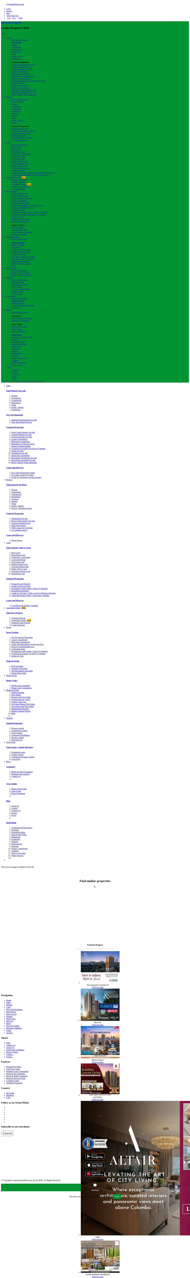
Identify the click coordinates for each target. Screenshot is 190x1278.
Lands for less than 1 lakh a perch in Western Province (33, 173)
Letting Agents (17, 303)
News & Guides (12, 1026)
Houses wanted (17, 282)
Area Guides (11, 784)
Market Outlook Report (21, 264)
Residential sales (18, 301)
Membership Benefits (20, 261)
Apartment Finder (16, 177)
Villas (13, 54)
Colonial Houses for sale (21, 67)
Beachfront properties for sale (23, 92)
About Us (10, 1047)
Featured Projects (18, 182)
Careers (14, 372)
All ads (10, 1033)
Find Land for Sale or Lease (18, 548)
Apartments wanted (19, 284)
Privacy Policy (12, 1052)
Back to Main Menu (19, 40)
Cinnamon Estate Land (20, 168)
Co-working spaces (19, 140)
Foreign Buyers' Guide (20, 252)
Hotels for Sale (17, 83)
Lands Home (16, 147)
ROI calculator (17, 227)
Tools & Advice (13, 661)
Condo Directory (18, 189)
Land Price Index (13, 1069)
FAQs (13, 379)
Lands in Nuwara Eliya (20, 586)
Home (8, 1000)
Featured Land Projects (20, 187)
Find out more (97, 987)
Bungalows (16, 52)
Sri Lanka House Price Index (23, 257)
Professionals (16, 353)
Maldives (10, 1095)
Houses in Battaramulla (20, 78)
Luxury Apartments (19, 71)
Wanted (9, 277)
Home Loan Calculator (20, 273)
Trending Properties (19, 230)
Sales (3, 22)
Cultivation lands (18, 210)
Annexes (15, 113)
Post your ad (11, 1014)
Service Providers (18, 363)
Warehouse (15, 59)
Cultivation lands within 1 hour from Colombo (30, 175)
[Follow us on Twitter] (6, 1110)
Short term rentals (18, 135)
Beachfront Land (18, 152)
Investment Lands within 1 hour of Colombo (29, 212)
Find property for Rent (16, 485)
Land (14, 22)
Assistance (10, 767)
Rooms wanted (17, 291)
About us (15, 370)
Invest (19, 22)
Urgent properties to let (20, 133)
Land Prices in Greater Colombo (24, 605)
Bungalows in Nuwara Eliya (23, 76)
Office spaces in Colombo (22, 138)
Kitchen (14, 351)
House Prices (16, 540)
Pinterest (35, 381)
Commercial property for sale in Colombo (28, 81)
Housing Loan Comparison (17, 1071)
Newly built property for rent (23, 131)
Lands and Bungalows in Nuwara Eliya (27, 205)
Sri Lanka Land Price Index (22, 259)
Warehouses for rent (19, 129)
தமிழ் (20, 18)
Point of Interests (18, 331)
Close (3, 33)
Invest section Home (19, 196)
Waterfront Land (18, 170)
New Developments (14, 415)
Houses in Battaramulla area (22, 208)
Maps (8, 1023)
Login (8, 9)
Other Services (17, 365)
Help (8, 13)
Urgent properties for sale (21, 69)
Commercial (16, 49)
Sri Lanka (10, 1093)
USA (8, 1098)
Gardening (15, 349)
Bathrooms (15, 346)
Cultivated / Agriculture (21, 154)
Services (9, 1021)
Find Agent (10, 296)
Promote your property (20, 321)
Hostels (14, 116)
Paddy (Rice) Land (19, 166)
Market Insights (12, 237)
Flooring (14, 356)
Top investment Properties (22, 198)
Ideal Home (16, 335)
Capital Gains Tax (18, 254)
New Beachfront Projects (21, 422)
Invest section (11, 191)
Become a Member (14, 1028)
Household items (18, 342)
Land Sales (15, 308)
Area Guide (16, 329)
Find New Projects (14, 613)
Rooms (14, 123)
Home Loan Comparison (21, 275)
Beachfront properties (20, 221)
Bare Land (15, 149)
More (8, 310)
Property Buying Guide (21, 250)
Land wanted (16, 287)
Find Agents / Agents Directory (19, 747)
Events (14, 377)
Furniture (15, 339)
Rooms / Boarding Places (21, 508)
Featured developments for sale (24, 420)
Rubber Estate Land (19, 161)
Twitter (18, 381)
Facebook (10, 381)
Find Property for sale (16, 391)
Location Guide (12, 1081)
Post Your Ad (12, 16)
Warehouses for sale (19, 85)
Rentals (9, 22)
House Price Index (18, 234)
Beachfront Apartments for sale (24, 90)
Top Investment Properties (22, 637)
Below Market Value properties (24, 95)
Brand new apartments (20, 88)
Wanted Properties (14, 723)
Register (9, 11)
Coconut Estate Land (20, 163)
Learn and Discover (15, 468)
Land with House (18, 156)
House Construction (19, 358)
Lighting (14, 360)
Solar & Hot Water (19, 344)
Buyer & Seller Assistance (22, 318)
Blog (13, 266)
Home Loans (11, 268)
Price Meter (16, 247)
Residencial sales (18, 752)
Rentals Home (17, 102)
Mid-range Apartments (20, 74)
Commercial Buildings (20, 289)
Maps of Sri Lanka (19, 327)
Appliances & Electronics (21, 337)
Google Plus (26, 381)
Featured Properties (15, 427)
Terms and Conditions (15, 1050)
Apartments (16, 47)
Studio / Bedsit (17, 56)
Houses (14, 45)
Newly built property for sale (23, 65)
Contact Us (16, 374)
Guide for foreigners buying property (26, 477)
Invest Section (12, 632)
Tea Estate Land (18, 159)
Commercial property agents (22, 305)
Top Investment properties (22, 232)
